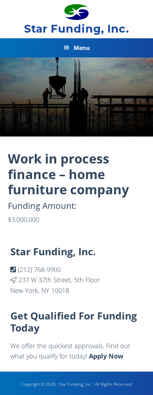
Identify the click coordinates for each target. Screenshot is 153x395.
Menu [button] (82, 48)
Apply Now (106, 356)
